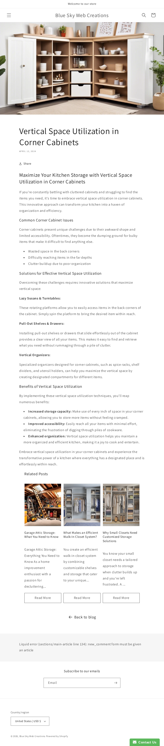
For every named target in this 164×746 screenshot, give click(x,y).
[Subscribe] (115, 683)
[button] (9, 15)
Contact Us (146, 742)
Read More (43, 598)
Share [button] (27, 163)
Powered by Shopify (57, 736)
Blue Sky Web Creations (32, 736)
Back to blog (85, 617)
